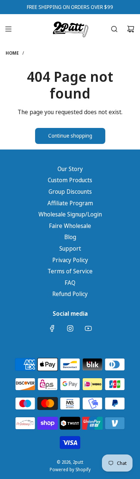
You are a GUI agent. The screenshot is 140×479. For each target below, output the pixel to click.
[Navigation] (8, 29)
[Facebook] (52, 328)
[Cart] (130, 29)
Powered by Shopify (70, 469)
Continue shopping (70, 135)
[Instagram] (70, 328)
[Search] (114, 29)
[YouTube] (88, 328)
